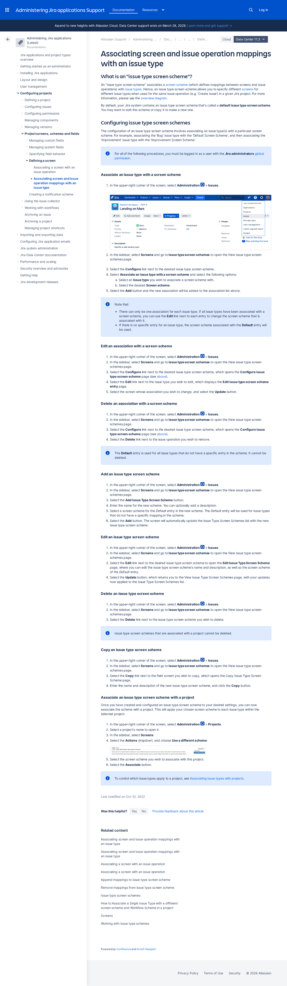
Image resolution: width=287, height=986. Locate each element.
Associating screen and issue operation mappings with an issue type (56, 183)
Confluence (123, 949)
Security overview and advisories (44, 268)
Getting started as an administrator (45, 66)
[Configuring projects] (180, 39)
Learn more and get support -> (209, 25)
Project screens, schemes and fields (52, 133)
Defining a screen (42, 160)
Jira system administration (39, 248)
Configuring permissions (42, 113)
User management (33, 86)
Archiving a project (38, 221)
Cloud (226, 39)
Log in (263, 10)
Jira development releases (39, 282)
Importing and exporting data (41, 235)
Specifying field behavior (47, 154)
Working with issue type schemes (125, 923)
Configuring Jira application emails (45, 241)
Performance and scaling (38, 262)
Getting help (29, 275)
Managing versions (38, 127)
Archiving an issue (38, 214)
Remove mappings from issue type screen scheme (137, 887)
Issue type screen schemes (120, 895)
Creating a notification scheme (51, 194)
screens (247, 89)
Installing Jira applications (39, 73)
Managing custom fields (46, 140)
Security (235, 973)
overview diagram (154, 98)
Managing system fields (46, 147)
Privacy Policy (188, 973)
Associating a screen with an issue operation (133, 864)
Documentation (124, 10)
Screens (107, 915)
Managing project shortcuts (45, 228)
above (161, 376)
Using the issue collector (42, 201)
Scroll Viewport (146, 949)
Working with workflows (42, 208)
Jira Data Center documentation (43, 255)
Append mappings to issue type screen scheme (135, 880)
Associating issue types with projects (216, 778)
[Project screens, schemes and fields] (189, 39)
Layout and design (33, 80)
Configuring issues (38, 107)
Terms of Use (213, 973)
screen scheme (177, 84)
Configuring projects (36, 93)
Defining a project (37, 100)
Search (250, 9)
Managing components (41, 120)
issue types (133, 89)
